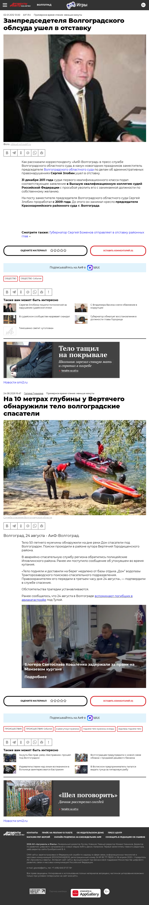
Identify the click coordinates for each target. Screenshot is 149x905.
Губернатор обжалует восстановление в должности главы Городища (113, 318)
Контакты (32, 833)
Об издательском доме (90, 833)
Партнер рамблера (58, 891)
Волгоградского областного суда (69, 169)
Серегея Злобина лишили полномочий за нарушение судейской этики (43, 306)
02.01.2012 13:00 (11, 14)
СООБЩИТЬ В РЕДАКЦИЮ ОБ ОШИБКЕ (125, 837)
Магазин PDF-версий (38, 837)
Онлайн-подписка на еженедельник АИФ (77, 837)
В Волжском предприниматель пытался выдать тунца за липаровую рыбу (113, 768)
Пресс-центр (115, 833)
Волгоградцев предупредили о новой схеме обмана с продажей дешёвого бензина (115, 756)
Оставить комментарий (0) (118, 250)
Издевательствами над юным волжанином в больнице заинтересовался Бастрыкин (44, 768)
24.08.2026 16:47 (12, 393)
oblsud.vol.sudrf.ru (21, 144)
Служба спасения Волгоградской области (27, 517)
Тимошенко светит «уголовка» (36, 328)
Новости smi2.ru (15, 382)
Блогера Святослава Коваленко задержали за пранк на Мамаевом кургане (79, 666)
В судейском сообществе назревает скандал (44, 316)
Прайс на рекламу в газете (57, 833)
